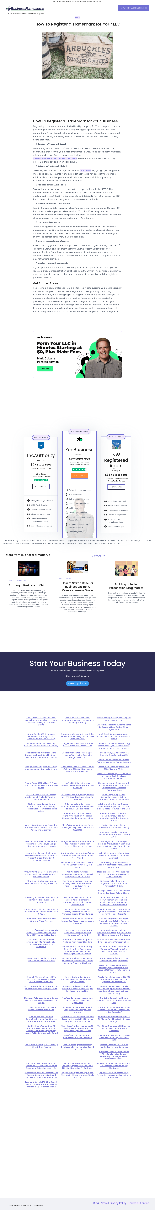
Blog (96, 1203)
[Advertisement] (74, 98)
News (104, 1203)
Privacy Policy (118, 1203)
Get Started (41, 486)
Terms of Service (138, 1203)
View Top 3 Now (77, 683)
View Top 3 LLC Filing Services (134, 8)
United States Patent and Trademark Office (55, 158)
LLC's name (85, 170)
